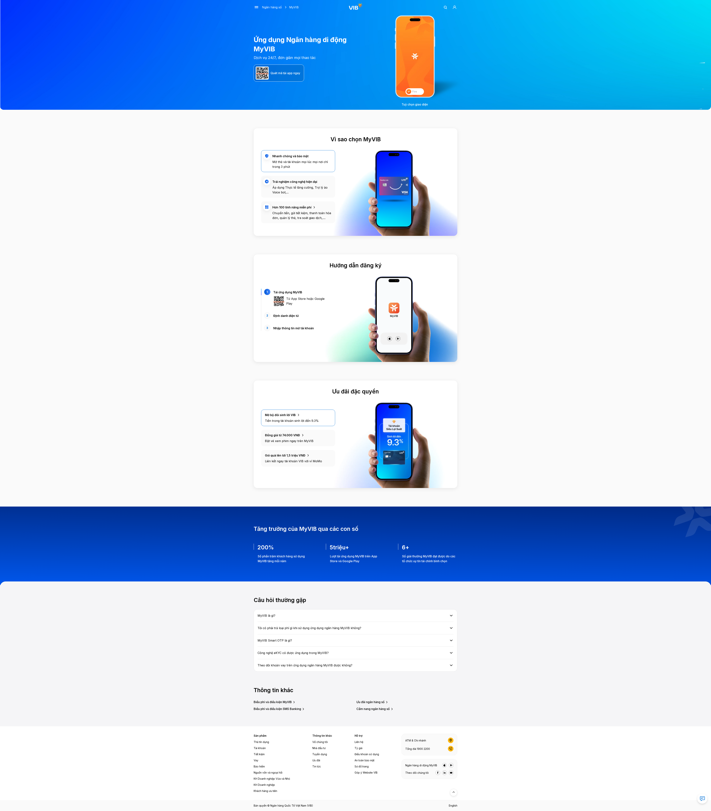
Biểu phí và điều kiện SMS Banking (277, 709)
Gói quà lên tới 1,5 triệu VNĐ (285, 455)
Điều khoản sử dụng (367, 754)
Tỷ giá (358, 748)
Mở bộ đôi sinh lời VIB (280, 415)
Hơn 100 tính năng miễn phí (291, 207)
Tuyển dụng (319, 754)
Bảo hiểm (259, 766)
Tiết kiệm (259, 754)
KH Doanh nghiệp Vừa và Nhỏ (272, 778)
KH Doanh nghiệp (264, 784)
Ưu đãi (316, 760)
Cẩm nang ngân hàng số (373, 709)
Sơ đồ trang (362, 766)
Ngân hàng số (272, 7)
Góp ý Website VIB (366, 772)
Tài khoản (260, 748)
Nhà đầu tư (319, 748)
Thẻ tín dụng (261, 742)
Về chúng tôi (320, 742)
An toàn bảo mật (364, 760)
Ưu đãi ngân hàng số (370, 702)
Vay (256, 760)
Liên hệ (359, 742)
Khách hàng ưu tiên (265, 790)
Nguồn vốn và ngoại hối (268, 772)
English (453, 805)
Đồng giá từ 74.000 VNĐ (282, 435)
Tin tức (316, 766)
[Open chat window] (702, 799)
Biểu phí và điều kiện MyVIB (273, 702)
